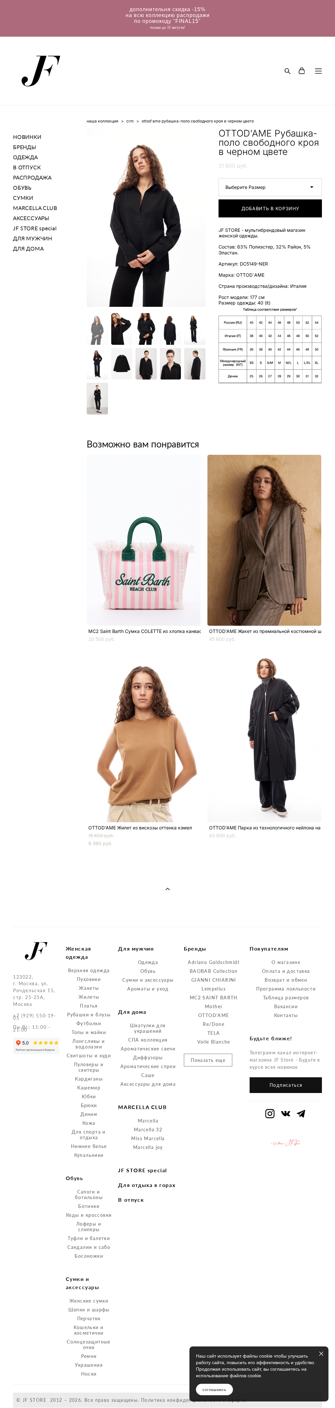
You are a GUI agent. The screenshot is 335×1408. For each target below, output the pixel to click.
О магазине (286, 962)
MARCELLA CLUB (35, 208)
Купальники (89, 1155)
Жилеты (89, 997)
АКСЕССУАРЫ (31, 218)
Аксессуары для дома (148, 1084)
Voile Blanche (213, 1042)
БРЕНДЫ (24, 147)
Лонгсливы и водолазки (88, 1043)
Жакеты (89, 988)
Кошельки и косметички (88, 1330)
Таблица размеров (286, 997)
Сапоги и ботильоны (89, 1194)
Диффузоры (148, 1057)
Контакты (286, 1015)
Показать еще (208, 1060)
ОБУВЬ (22, 187)
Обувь (148, 971)
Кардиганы (89, 1079)
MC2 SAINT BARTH (214, 997)
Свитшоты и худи (89, 1055)
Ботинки (88, 1206)
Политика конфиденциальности (181, 1400)
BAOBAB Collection (214, 971)
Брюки (89, 1105)
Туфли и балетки (89, 1238)
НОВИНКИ (27, 137)
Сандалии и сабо (88, 1247)
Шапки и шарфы (89, 1309)
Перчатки (89, 1318)
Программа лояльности (286, 988)
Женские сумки (88, 1301)
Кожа (89, 1123)
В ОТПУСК (27, 167)
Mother (213, 1006)
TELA (213, 1033)
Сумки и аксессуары (147, 980)
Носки (89, 1374)
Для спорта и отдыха (89, 1134)
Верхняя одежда (89, 970)
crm (130, 121)
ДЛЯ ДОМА (28, 248)
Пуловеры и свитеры (88, 1067)
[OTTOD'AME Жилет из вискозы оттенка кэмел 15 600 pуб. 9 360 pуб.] (144, 736)
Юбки (89, 1096)
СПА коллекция (148, 1040)
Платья (88, 1006)
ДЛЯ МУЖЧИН (32, 238)
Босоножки (89, 1256)
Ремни (89, 1356)
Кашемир (88, 1087)
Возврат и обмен (286, 980)
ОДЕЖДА (25, 157)
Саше (148, 1075)
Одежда (148, 962)
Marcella (148, 1120)
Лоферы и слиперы (88, 1226)
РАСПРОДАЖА (32, 177)
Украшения (89, 1365)
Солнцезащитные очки (89, 1344)
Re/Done (213, 1024)
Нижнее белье (89, 1146)
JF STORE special (35, 228)
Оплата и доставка (286, 971)
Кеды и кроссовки (89, 1215)
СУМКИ (23, 198)
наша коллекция (102, 121)
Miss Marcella (148, 1138)
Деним (88, 1114)
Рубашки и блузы (89, 1014)
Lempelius (214, 988)
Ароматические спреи (148, 1066)
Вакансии (286, 1006)
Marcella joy (148, 1147)
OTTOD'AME (213, 1015)
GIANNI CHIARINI (213, 980)
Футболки (89, 1023)
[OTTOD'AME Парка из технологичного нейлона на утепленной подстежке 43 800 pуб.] (264, 736)
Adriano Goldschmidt (213, 962)
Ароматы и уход (148, 988)
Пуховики (89, 979)
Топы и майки (89, 1032)
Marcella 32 (148, 1129)
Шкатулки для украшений (148, 1028)
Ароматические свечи (148, 1048)
